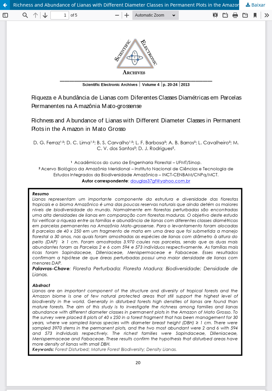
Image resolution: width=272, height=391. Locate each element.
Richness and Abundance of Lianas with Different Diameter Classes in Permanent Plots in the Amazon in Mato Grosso (142, 5)
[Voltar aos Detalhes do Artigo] (5, 5)
